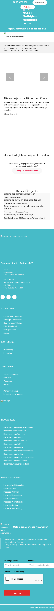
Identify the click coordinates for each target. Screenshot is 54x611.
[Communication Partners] (22, 37)
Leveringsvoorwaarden (13, 394)
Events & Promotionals (13, 316)
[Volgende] (44, 77)
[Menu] (48, 37)
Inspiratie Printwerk (12, 499)
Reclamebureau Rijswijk (13, 447)
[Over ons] (2, 377)
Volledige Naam (11, 561)
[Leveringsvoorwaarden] (2, 394)
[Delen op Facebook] (7, 117)
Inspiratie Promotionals (13, 502)
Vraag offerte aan (11, 374)
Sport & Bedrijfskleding (13, 323)
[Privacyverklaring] (2, 391)
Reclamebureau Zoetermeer (15, 441)
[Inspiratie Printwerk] (2, 498)
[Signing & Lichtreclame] (2, 319)
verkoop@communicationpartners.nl (17, 282)
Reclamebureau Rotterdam (15, 431)
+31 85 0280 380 (19, 2)
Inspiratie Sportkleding (13, 508)
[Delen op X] (7, 120)
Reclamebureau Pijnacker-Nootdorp (18, 451)
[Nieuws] (2, 384)
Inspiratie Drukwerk (11, 492)
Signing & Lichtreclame (13, 320)
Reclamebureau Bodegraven (15, 461)
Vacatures (8, 381)
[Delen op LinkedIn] (7, 130)
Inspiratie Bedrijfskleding (14, 485)
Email (31, 561)
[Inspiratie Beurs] (2, 488)
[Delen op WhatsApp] (7, 123)
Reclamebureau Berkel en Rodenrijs (18, 427)
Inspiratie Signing (11, 505)
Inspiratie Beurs (10, 489)
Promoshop (8, 350)
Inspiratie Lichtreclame (13, 495)
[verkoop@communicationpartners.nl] (2, 282)
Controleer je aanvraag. (14, 572)
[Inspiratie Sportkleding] (2, 508)
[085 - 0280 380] (2, 279)
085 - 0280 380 (9, 279)
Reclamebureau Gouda (13, 437)
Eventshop (8, 353)
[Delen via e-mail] (7, 134)
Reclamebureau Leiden (13, 454)
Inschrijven (16, 593)
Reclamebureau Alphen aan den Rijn (19, 457)
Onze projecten (10, 330)
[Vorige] (10, 77)
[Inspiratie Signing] (2, 505)
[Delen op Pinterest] (7, 127)
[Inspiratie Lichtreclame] (2, 495)
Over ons (7, 378)
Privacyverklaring (11, 391)
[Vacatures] (2, 381)
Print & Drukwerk (10, 326)
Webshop (28, 7)
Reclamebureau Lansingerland (16, 464)
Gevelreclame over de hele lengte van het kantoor (26, 45)
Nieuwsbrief (40, 2)
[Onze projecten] (2, 329)
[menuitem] (18, 2)
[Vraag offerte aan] (2, 374)
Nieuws (7, 384)
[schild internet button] (11, 401)
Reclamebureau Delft (12, 444)
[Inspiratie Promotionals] (2, 502)
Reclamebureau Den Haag (14, 434)
